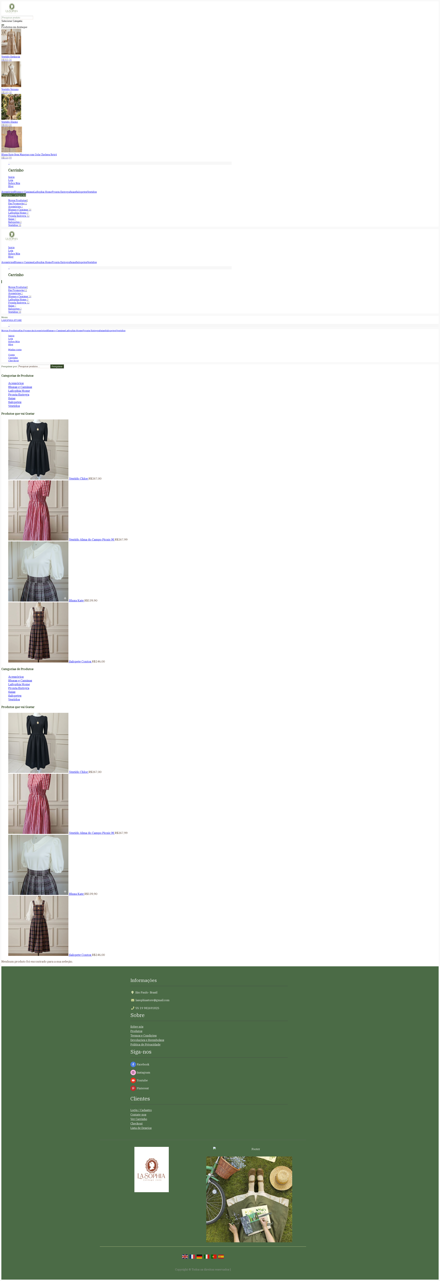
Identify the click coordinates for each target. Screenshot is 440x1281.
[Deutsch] (199, 1256)
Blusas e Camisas (19, 209)
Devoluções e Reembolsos (147, 1040)
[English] (185, 1256)
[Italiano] (206, 1256)
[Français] (192, 1256)
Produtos (136, 1031)
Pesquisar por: (9, 366)
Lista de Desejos (141, 1128)
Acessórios (15, 206)
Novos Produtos (18, 200)
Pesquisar (57, 366)
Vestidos (14, 225)
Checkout (136, 1123)
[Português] (213, 1256)
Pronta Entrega (18, 215)
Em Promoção (17, 203)
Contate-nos (138, 1114)
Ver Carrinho (138, 1119)
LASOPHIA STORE (11, 320)
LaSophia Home (18, 212)
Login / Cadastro (141, 1110)
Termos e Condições (143, 1035)
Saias (12, 219)
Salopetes (14, 222)
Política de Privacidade (145, 1044)
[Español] (221, 1256)
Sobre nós (136, 1026)
